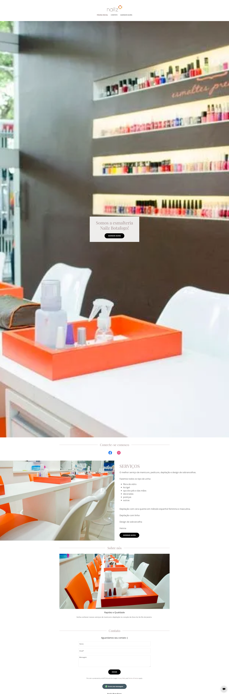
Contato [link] (114, 15)
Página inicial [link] (102, 15)
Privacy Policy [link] (122, 678)
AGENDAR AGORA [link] (126, 15)
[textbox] (114, 643)
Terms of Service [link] (134, 678)
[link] (114, 8)
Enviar (114, 672)
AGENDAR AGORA (114, 236)
